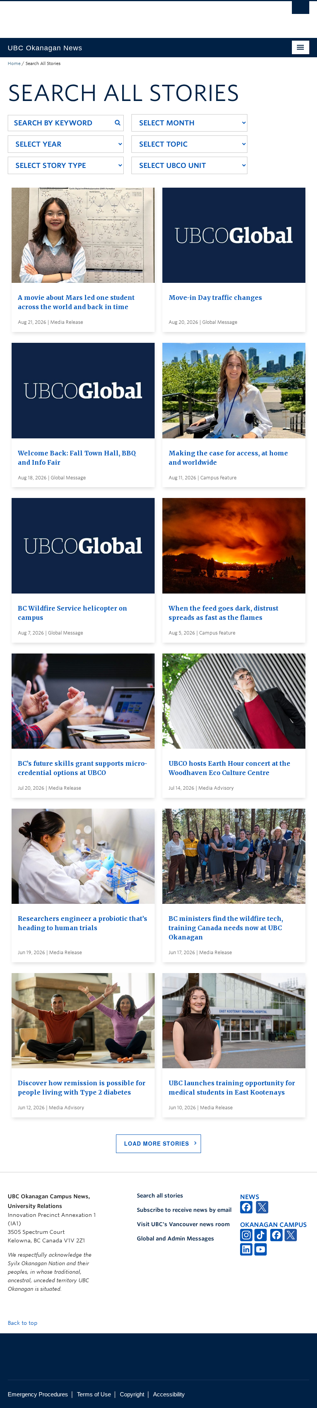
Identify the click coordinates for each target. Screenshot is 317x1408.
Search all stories (160, 1195)
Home (14, 63)
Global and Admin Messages (175, 1238)
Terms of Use (94, 1394)
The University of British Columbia (136, 16)
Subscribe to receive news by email (184, 1210)
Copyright (132, 1394)
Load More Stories (156, 1143)
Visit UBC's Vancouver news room (183, 1224)
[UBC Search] (300, 9)
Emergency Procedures (38, 1394)
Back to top (23, 1323)
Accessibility (169, 1394)
